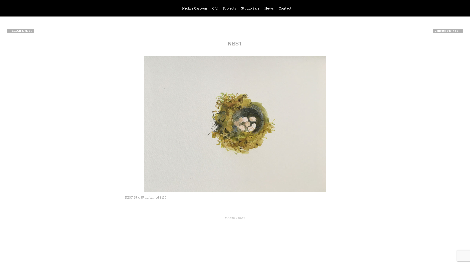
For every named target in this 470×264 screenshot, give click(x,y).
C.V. (215, 8)
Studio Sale (250, 8)
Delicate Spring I (448, 30)
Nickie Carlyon (194, 8)
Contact (285, 8)
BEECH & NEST (20, 30)
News (269, 8)
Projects (229, 8)
